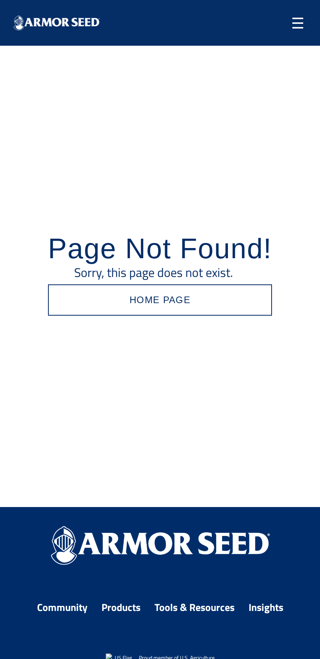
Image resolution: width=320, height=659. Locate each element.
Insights (266, 607)
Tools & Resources (196, 607)
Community (63, 607)
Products (122, 607)
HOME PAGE (160, 300)
